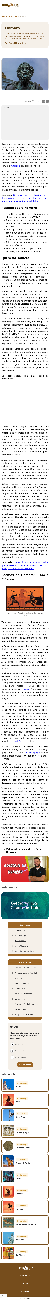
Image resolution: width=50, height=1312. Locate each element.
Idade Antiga (20, 935)
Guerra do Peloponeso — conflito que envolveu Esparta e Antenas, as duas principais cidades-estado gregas (25, 565)
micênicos (20, 741)
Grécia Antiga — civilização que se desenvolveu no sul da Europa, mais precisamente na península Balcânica (25, 198)
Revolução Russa (22, 983)
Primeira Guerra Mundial (26, 973)
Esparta (25, 688)
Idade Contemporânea (25, 951)
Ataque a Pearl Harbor (24, 1014)
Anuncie (25, 1291)
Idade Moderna (21, 946)
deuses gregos (32, 752)
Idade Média (20, 940)
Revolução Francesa (23, 994)
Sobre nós (25, 1275)
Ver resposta (25, 1064)
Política (25, 1283)
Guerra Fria (20, 988)
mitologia (15, 165)
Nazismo (18, 978)
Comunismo (20, 999)
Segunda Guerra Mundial (26, 968)
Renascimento (21, 1009)
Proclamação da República (26, 1004)
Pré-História (20, 930)
